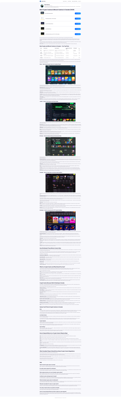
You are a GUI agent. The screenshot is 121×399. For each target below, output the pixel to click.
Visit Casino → (78, 13)
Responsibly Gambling (74, 1)
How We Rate (69, 1)
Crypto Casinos (65, 1)
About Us (79, 1)
